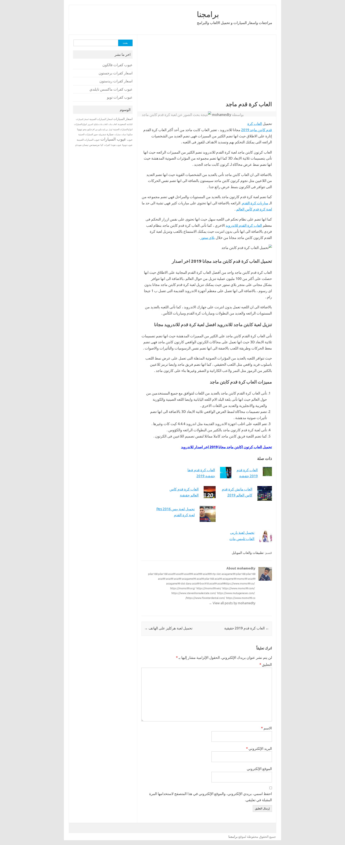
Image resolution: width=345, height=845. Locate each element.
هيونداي (78, 145)
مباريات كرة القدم (254, 203)
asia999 (188, 573)
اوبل (110, 129)
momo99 (242, 578)
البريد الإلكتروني (259, 748)
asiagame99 (228, 573)
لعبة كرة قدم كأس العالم (254, 209)
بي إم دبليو (103, 129)
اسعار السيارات (123, 119)
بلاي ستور (207, 238)
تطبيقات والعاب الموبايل (248, 552)
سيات (123, 134)
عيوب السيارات (113, 139)
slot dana (186, 583)
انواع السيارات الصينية (123, 129)
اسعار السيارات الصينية (101, 119)
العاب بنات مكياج (101, 124)
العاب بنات (112, 124)
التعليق (265, 664)
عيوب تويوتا (127, 145)
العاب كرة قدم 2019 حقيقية (246, 628)
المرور (90, 124)
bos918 (204, 583)
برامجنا (208, 14)
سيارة (110, 134)
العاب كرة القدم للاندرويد (244, 225)
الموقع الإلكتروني (259, 769)
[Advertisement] (164, 71)
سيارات (117, 134)
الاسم (266, 728)
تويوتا (79, 129)
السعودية (122, 124)
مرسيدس (94, 144)
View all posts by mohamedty (232, 603)
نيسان (85, 145)
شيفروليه (102, 134)
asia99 (171, 573)
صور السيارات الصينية (88, 134)
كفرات (107, 145)
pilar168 (153, 573)
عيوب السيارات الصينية (88, 139)
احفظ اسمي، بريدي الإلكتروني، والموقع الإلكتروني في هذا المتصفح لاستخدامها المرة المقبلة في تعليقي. (210, 797)
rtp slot (216, 573)
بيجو (85, 129)
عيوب (130, 139)
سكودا (130, 134)
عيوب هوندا (116, 145)
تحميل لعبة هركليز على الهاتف (168, 628)
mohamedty (221, 115)
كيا (101, 145)
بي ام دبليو (92, 129)
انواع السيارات (80, 124)
